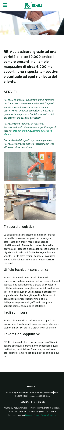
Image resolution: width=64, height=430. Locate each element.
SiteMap (29, 415)
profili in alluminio (22, 131)
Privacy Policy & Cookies (45, 415)
